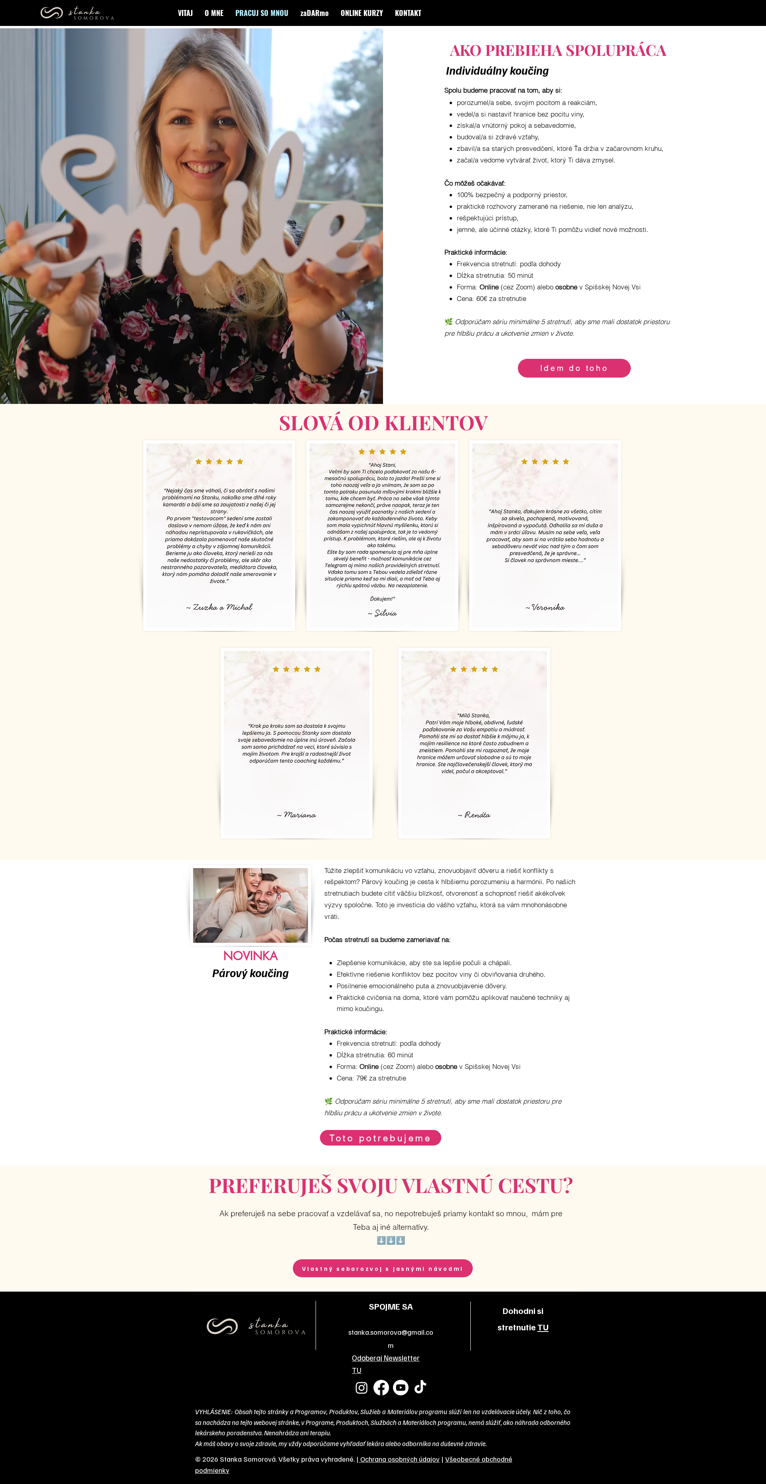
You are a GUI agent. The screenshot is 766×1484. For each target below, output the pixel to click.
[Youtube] (401, 1387)
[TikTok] (420, 1387)
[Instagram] (361, 1387)
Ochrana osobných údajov (399, 1458)
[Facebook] (381, 1387)
